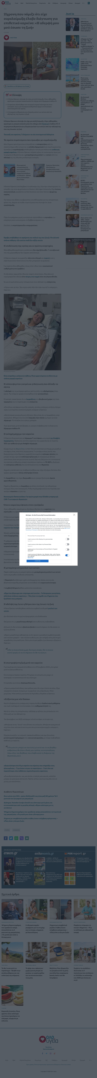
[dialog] (48, 539)
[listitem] (48, 536)
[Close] (74, 515)
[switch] (67, 539)
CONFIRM (37, 561)
